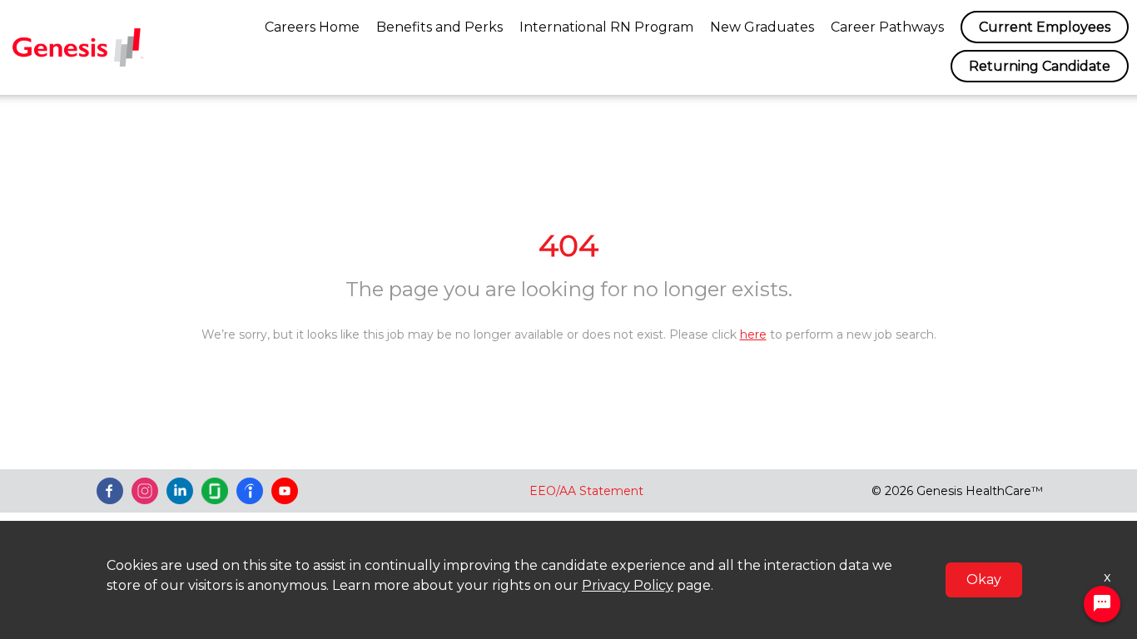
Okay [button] (983, 579)
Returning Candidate (1039, 66)
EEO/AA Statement (586, 490)
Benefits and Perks (439, 27)
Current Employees (1044, 27)
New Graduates (762, 27)
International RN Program (606, 27)
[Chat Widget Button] (1102, 604)
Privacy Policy (627, 585)
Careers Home (312, 27)
